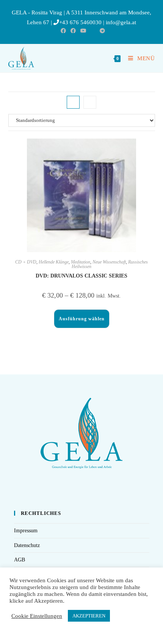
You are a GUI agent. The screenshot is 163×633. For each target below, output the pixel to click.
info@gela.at (121, 22)
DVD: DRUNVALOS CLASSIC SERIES (81, 276)
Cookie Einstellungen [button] (36, 616)
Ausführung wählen (82, 318)
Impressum (26, 530)
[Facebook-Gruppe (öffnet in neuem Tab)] (73, 31)
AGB (19, 560)
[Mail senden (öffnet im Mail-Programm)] (93, 31)
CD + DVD (25, 262)
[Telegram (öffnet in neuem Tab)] (101, 31)
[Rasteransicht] (73, 102)
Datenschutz (27, 545)
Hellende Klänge (54, 262)
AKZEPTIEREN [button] (88, 616)
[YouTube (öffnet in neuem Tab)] (83, 31)
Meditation (80, 262)
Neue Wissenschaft (109, 262)
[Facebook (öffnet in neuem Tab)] (63, 31)
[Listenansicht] (89, 102)
